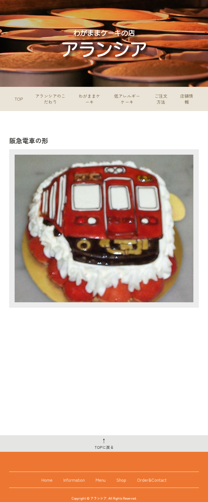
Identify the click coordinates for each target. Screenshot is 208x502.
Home (47, 479)
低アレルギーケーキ (127, 99)
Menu (101, 479)
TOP (19, 99)
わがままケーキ (89, 99)
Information (74, 479)
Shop (121, 479)
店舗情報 (186, 99)
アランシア (98, 498)
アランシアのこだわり (50, 99)
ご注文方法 (160, 99)
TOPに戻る (104, 443)
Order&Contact (152, 479)
